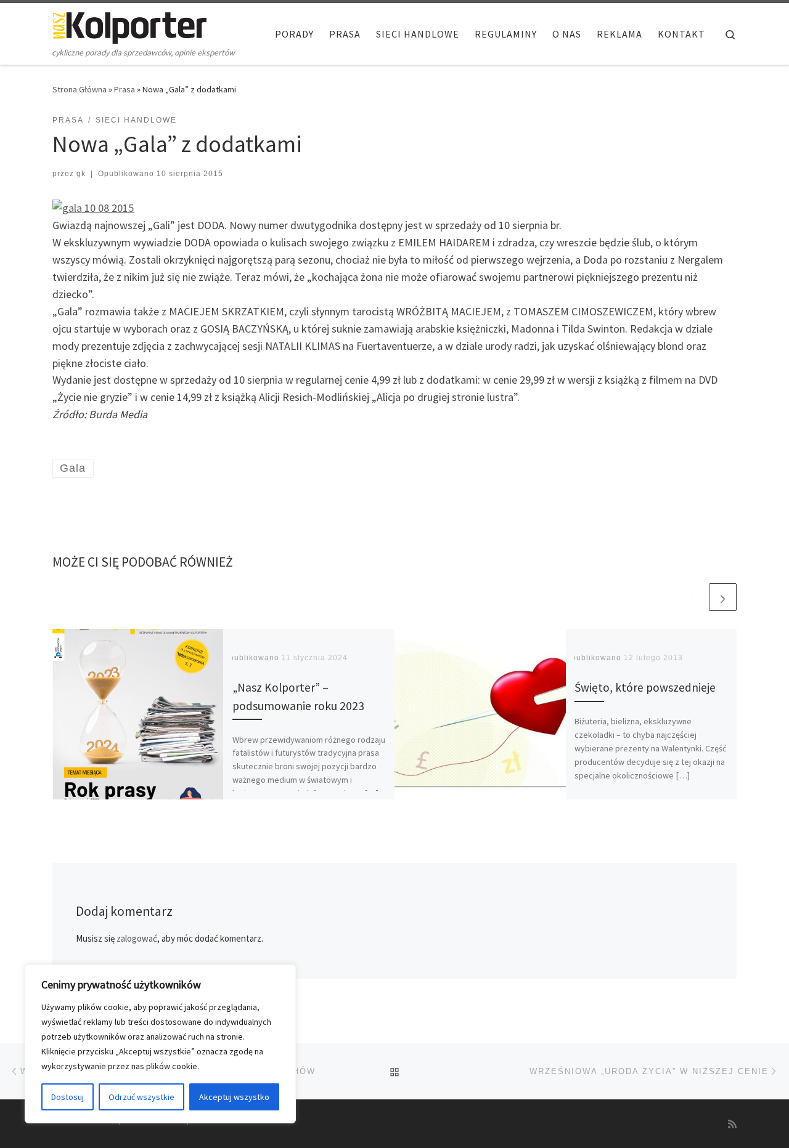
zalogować (137, 938)
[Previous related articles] (693, 597)
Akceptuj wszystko (234, 1096)
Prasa (124, 89)
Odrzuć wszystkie (141, 1096)
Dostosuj (67, 1096)
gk (81, 173)
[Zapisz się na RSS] (732, 1124)
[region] (160, 1043)
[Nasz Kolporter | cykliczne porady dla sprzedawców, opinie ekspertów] (129, 25)
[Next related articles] (723, 597)
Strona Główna (79, 89)
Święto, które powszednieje (645, 687)
